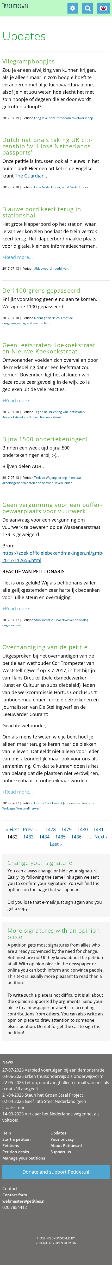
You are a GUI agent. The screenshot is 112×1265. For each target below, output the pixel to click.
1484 (44, 837)
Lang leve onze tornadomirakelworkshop (63, 118)
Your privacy (62, 1139)
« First (12, 829)
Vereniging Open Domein (56, 1243)
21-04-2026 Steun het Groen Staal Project (42, 1095)
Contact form (14, 1194)
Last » (56, 844)
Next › (100, 837)
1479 (66, 829)
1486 (76, 837)
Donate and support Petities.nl (55, 1172)
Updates (58, 1133)
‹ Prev (26, 829)
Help (6, 1133)
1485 (60, 837)
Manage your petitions (23, 1158)
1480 (82, 829)
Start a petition (16, 1139)
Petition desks (15, 1151)
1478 (50, 829)
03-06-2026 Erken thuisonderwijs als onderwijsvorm (52, 1076)
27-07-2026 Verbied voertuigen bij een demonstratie (53, 1070)
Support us (61, 1151)
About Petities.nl (66, 1145)
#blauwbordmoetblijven (51, 268)
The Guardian (30, 176)
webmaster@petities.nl (24, 1201)
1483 (28, 837)
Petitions (10, 1145)
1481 (98, 829)
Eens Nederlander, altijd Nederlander (61, 187)
